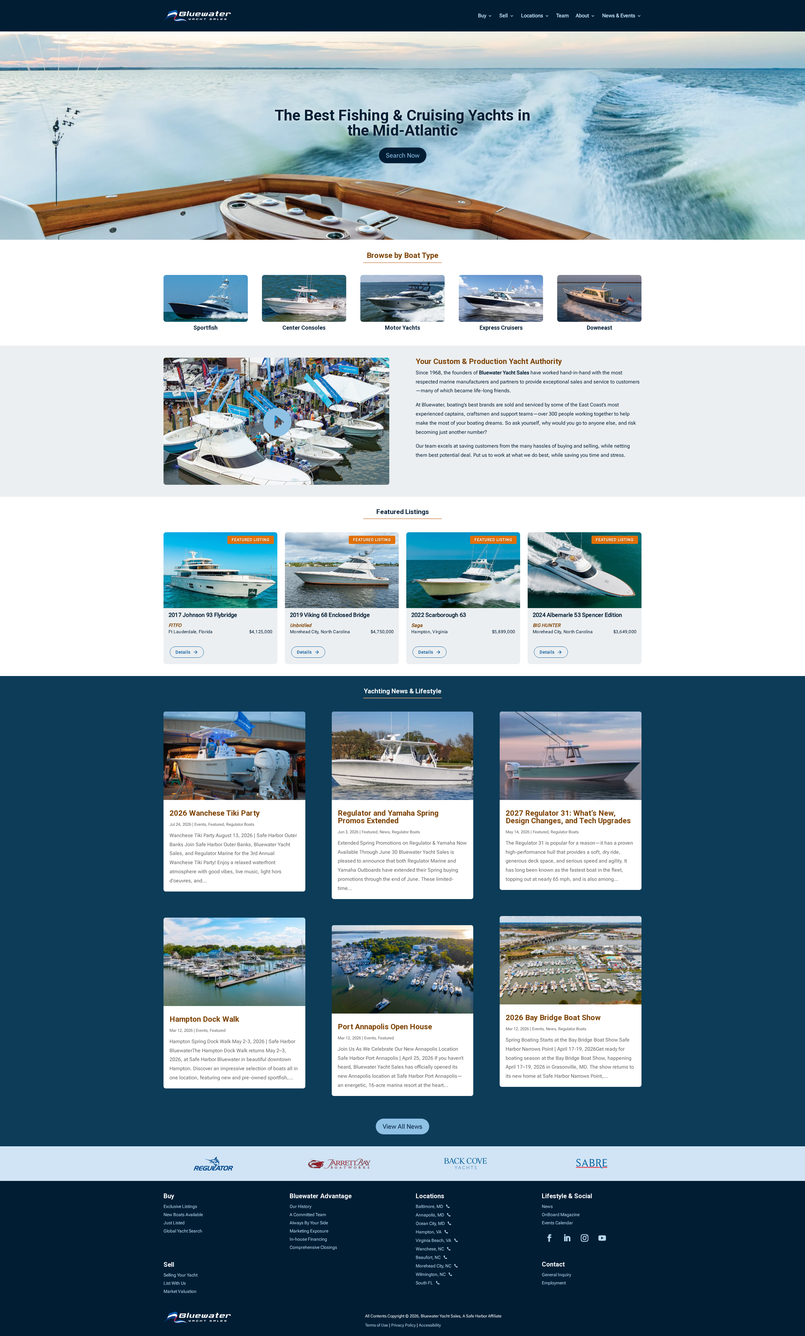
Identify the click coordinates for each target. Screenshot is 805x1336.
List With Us (175, 1283)
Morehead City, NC (433, 1265)
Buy (482, 16)
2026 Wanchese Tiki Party (214, 813)
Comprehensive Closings (313, 1247)
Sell (503, 16)
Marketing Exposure (309, 1230)
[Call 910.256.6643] (450, 1274)
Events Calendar (557, 1222)
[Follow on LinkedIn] (567, 1238)
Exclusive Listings (180, 1206)
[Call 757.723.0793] (446, 1232)
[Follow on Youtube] (602, 1238)
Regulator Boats (240, 824)
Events (200, 824)
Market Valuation (180, 1291)
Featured (216, 824)
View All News (402, 1126)
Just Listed (174, 1222)
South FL (424, 1282)
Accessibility (430, 1325)
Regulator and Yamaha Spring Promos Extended (388, 817)
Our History (300, 1206)
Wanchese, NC (430, 1248)
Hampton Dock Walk (204, 1019)
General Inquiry (556, 1274)
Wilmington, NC (431, 1274)
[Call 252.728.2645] (445, 1257)
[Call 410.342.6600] (448, 1207)
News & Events (618, 16)
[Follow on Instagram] (584, 1238)
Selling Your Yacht (180, 1274)
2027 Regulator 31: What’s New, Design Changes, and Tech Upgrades (568, 817)
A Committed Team (308, 1214)
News (385, 832)
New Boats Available (183, 1214)
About (582, 16)
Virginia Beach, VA (433, 1240)
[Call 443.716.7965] (449, 1215)
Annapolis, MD (430, 1214)
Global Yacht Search (183, 1230)
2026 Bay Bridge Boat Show (553, 1017)
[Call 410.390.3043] (449, 1223)
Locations (532, 16)
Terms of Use (376, 1325)
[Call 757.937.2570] (456, 1240)
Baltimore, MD (429, 1206)
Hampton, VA (428, 1231)
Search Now (402, 155)
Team (562, 16)
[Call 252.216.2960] (449, 1249)
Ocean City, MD (430, 1223)
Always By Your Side (309, 1222)
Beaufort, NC (428, 1257)
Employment (554, 1282)
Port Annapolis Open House (385, 1026)
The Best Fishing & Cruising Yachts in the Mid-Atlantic (402, 122)
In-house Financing (308, 1239)
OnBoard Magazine (561, 1214)
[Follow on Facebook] (549, 1238)
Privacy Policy (403, 1325)
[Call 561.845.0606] (438, 1283)
